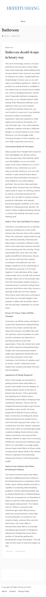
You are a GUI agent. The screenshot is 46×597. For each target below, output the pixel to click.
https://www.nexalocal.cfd (14, 576)
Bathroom (9, 47)
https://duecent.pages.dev (14, 573)
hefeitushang (23, 8)
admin (10, 551)
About (4, 591)
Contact (12, 591)
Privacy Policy (23, 591)
